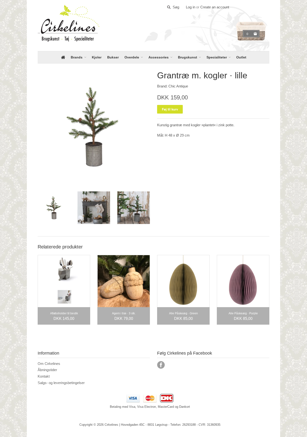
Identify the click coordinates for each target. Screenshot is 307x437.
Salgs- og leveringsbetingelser (61, 383)
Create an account (214, 7)
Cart (248, 33)
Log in (190, 7)
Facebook (161, 365)
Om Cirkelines (49, 364)
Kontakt (44, 376)
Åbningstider (47, 370)
